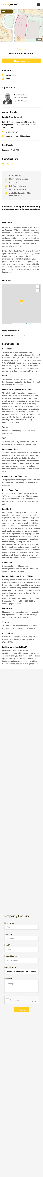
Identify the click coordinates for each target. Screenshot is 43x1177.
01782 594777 (24, 101)
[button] (21, 25)
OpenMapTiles (26, 323)
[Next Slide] (40, 25)
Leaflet (14, 323)
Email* (7, 945)
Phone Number (11, 956)
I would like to (10, 967)
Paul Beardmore (21, 95)
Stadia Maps (20, 323)
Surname (8, 934)
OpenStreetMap (33, 323)
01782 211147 (12, 132)
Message (8, 978)
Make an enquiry (21, 61)
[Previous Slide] (2, 25)
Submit (21, 1010)
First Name (9, 923)
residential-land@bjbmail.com (18, 136)
